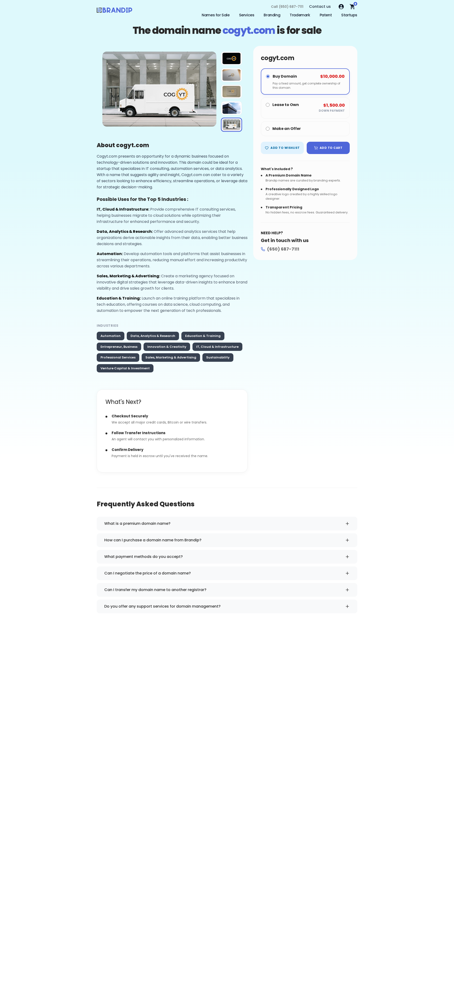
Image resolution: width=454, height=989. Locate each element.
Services (246, 15)
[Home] (114, 11)
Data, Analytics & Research (153, 336)
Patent (326, 15)
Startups (349, 15)
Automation (110, 336)
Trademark (300, 15)
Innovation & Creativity (166, 346)
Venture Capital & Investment (125, 368)
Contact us (320, 6)
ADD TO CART (331, 148)
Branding (272, 15)
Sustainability (218, 357)
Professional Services (117, 357)
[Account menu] (341, 6)
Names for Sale (215, 15)
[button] (231, 58)
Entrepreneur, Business (118, 346)
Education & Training (203, 336)
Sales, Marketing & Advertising (170, 357)
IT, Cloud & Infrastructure (217, 346)
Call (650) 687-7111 (287, 6)
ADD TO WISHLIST (285, 148)
